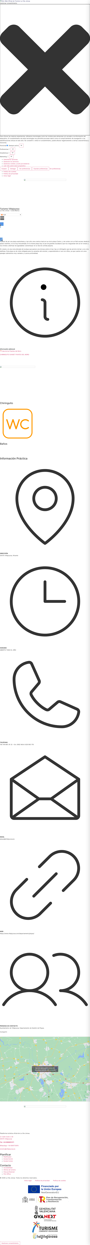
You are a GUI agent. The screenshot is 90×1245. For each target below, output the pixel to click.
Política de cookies (10, 171)
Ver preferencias (24, 169)
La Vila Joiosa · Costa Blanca (9, 210)
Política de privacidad (11, 174)
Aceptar (4, 169)
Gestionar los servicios (11, 161)
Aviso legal (7, 176)
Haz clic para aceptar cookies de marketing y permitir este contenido (45, 1069)
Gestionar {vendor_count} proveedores (16, 164)
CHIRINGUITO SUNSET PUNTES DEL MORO (14, 354)
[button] (45, 69)
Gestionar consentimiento (10, 1243)
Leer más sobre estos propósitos (14, 166)
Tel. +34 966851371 (7, 1142)
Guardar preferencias (41, 169)
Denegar (13, 169)
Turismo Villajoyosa (9, 209)
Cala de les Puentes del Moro (11, 351)
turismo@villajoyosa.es (7, 1149)
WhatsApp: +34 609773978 (9, 1145)
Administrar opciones (11, 159)
